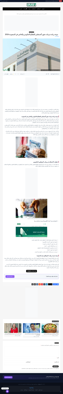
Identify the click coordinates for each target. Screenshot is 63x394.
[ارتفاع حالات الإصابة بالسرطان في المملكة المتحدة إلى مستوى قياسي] (31, 328)
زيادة (48, 164)
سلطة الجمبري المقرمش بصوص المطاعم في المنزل (51, 333)
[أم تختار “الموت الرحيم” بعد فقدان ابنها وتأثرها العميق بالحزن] (12, 328)
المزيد (21, 8)
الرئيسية (43, 8)
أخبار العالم (38, 8)
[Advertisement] (31, 23)
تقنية (29, 8)
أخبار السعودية (41, 13)
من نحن (22, 389)
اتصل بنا (36, 389)
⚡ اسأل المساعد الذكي (10, 276)
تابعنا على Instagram (31, 271)
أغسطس (42, 119)
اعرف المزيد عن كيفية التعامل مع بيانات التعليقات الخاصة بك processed (32, 368)
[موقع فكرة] (31, 4)
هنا (34, 221)
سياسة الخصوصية (31, 389)
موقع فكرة (39, 384)
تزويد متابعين (40, 389)
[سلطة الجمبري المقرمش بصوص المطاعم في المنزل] (50, 328)
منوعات (25, 8)
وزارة (55, 258)
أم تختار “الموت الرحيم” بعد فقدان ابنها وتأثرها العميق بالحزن (12, 333)
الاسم (58, 357)
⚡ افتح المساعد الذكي (8, 377)
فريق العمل (25, 389)
